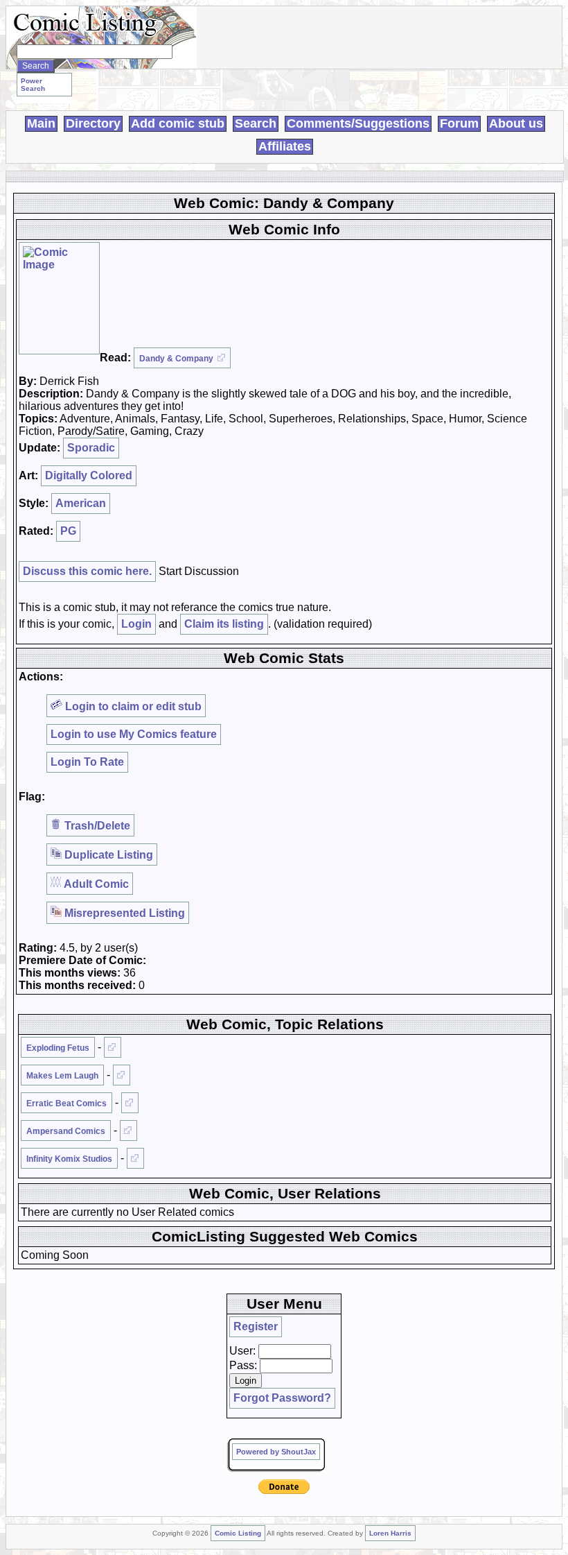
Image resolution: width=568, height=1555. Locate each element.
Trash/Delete (96, 826)
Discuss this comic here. (87, 571)
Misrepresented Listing (123, 913)
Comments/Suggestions (358, 123)
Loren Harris (390, 1533)
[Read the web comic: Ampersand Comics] (128, 1130)
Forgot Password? (282, 1398)
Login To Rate (87, 762)
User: (242, 1351)
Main (41, 123)
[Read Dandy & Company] (59, 298)
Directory (93, 123)
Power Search (33, 84)
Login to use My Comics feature (134, 734)
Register (255, 1326)
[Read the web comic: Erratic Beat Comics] (130, 1102)
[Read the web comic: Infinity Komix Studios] (135, 1158)
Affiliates (284, 146)
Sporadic (91, 448)
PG (68, 531)
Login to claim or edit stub (132, 706)
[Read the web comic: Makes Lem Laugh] (121, 1075)
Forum (459, 123)
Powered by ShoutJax (276, 1451)
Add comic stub (177, 123)
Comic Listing (238, 1533)
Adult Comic (95, 884)
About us (516, 123)
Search (255, 123)
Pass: (243, 1365)
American (80, 503)
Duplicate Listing (107, 855)
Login (136, 624)
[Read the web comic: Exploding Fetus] (112, 1047)
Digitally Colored (88, 475)
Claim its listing (224, 624)
